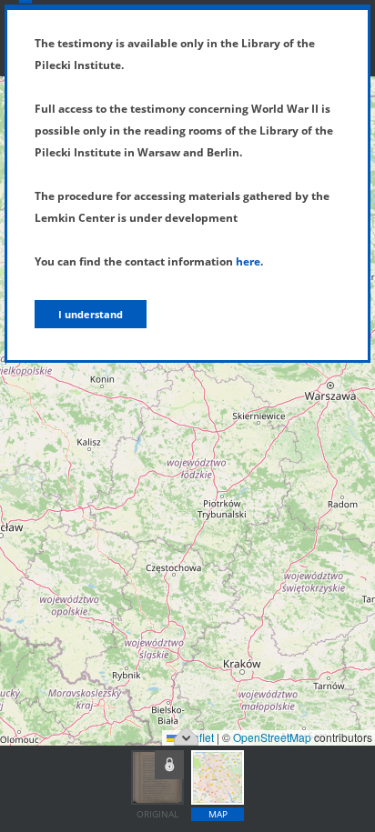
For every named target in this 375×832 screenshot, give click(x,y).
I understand (90, 314)
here (248, 261)
